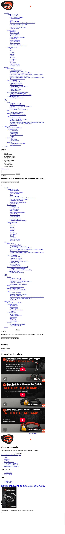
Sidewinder (13, 59)
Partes (8, 110)
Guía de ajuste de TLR (16, 81)
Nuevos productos (14, 15)
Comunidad (7, 301)
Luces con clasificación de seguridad (19, 24)
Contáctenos (7, 459)
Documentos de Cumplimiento (11, 466)
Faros (11, 20)
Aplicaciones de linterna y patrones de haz (20, 73)
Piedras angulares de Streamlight (18, 71)
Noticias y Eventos (11, 138)
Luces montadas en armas (16, 17)
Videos (5, 99)
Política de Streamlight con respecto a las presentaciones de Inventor (27, 122)
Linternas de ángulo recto (16, 25)
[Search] (1, 170)
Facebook (4, 455)
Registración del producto (16, 135)
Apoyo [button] (5, 100)
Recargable (13, 31)
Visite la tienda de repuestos (17, 112)
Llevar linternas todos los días (17, 37)
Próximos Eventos (14, 140)
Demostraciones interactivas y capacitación (17, 92)
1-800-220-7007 (8, 481)
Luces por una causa (15, 43)
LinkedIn (13, 455)
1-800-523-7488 (8, 473)
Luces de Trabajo (14, 28)
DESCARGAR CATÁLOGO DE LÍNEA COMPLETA (23, 486)
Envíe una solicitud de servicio (17, 105)
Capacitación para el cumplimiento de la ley (21, 95)
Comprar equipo (14, 133)
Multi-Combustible (15, 34)
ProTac (12, 50)
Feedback (3, 350)
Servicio (9, 102)
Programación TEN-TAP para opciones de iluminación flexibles (26, 74)
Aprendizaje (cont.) (12, 80)
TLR (11, 48)
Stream (12, 55)
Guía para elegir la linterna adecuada (19, 76)
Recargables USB (14, 33)
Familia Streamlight (12, 129)
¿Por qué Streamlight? (15, 70)
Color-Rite (13, 63)
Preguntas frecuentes (15, 90)
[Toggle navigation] (1, 185)
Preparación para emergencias (17, 79)
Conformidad (13, 125)
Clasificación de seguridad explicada (19, 86)
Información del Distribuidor (14, 113)
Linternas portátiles (15, 18)
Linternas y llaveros (15, 41)
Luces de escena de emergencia (18, 27)
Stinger (12, 52)
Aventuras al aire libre (15, 44)
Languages (3, 149)
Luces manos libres (15, 40)
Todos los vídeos (32, 433)
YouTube (8, 455)
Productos (6, 187)
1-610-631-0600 (8, 474)
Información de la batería (16, 85)
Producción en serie (12, 47)
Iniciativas (9, 142)
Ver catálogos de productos (17, 97)
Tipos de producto (11, 30)
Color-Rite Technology (16, 83)
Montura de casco (14, 21)
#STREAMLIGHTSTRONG (14, 127)
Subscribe (18, 453)
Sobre (5, 457)
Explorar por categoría (12, 14)
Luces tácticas (13, 38)
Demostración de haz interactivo (18, 93)
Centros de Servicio (9, 462)
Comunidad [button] (7, 126)
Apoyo (5, 275)
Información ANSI (15, 87)
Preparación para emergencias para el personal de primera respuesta (27, 77)
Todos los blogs (14, 314)
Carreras (12, 136)
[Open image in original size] (26, 10)
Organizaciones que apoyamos (17, 143)
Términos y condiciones (16, 120)
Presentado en (13, 317)
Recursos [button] (6, 67)
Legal (8, 116)
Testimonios (13, 318)
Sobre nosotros (14, 130)
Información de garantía (16, 107)
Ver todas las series (15, 65)
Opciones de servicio (15, 103)
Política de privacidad (15, 117)
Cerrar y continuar (5, 182)
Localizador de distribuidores (11, 463)
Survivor (12, 57)
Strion (12, 61)
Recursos (6, 242)
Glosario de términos (15, 89)
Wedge (12, 54)
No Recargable (14, 35)
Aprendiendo (10, 68)
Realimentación (14, 132)
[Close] (1, 512)
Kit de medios (13, 139)
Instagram (18, 455)
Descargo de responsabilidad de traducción (21, 123)
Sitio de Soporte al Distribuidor (18, 115)
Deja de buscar (14, 182)
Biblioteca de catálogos (13, 96)
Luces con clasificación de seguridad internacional (22, 23)
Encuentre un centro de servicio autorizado (20, 106)
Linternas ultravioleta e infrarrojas (18, 45)
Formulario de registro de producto (19, 109)
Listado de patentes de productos (18, 119)
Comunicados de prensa (16, 315)
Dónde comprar (4, 168)
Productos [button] (6, 13)
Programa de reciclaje (15, 145)
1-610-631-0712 (8, 482)
